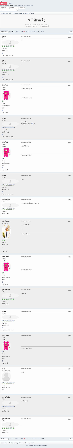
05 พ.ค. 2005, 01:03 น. (26, 256)
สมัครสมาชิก (29, 5)
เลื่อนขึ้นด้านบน (4, 439)
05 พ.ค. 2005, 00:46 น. (26, 85)
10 (26, 31)
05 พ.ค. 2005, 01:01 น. (26, 199)
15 (36, 31)
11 (28, 31)
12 (30, 31)
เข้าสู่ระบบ (20, 5)
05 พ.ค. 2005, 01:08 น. (26, 335)
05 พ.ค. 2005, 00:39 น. (26, 36)
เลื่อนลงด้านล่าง (4, 31)
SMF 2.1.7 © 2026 (31, 445)
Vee (4, 37)
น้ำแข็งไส (6, 199)
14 (34, 31)
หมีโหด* (6, 85)
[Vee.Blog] (2, 53)
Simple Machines (42, 445)
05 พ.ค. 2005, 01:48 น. (26, 368)
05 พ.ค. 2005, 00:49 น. (26, 142)
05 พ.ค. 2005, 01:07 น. (26, 289)
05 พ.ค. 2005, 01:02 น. (26, 221)
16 (38, 31)
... (40, 31)
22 (42, 31)
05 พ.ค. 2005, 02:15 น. (26, 418)
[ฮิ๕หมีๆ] (2, 110)
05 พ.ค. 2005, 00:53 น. (26, 175)
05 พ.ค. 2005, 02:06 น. (26, 397)
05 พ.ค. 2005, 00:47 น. (26, 118)
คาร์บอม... (6, 221)
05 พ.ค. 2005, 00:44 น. (26, 61)
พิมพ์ (71, 31)
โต (4, 369)
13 (32, 31)
